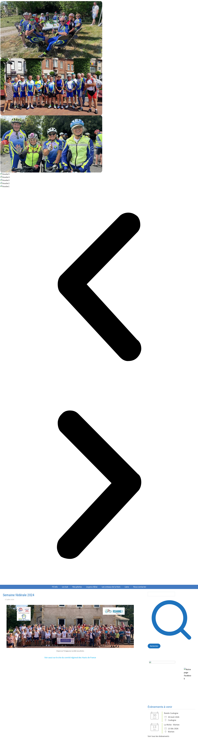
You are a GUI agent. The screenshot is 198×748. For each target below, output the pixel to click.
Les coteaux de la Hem (111, 587)
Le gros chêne (91, 587)
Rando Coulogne (171, 713)
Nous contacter (139, 587)
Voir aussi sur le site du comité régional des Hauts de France (70, 657)
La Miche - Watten (171, 724)
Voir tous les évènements (158, 736)
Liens (127, 587)
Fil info (55, 587)
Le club (65, 587)
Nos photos (77, 587)
